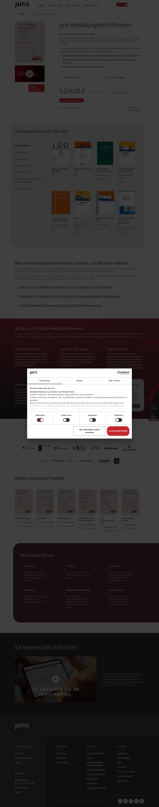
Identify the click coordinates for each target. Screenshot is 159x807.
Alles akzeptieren (118, 431)
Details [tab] (79, 381)
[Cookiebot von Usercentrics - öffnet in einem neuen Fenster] (119, 373)
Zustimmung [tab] (44, 381)
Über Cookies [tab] (114, 381)
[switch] (66, 420)
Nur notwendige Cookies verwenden (90, 431)
